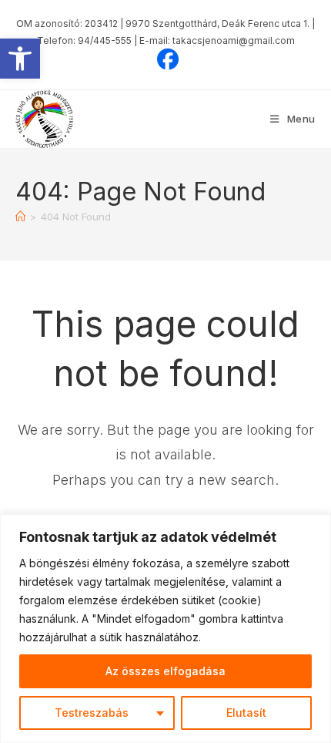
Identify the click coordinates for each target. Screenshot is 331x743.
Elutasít (246, 712)
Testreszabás (92, 712)
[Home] (20, 216)
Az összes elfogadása (165, 670)
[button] (20, 59)
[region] (165, 628)
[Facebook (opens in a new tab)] (165, 59)
